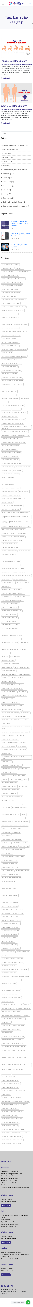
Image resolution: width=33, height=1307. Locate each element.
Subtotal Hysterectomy (9, 391)
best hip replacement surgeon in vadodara (15, 720)
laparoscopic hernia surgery (11, 488)
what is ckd (17, 359)
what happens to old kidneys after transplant (16, 321)
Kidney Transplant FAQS (9, 296)
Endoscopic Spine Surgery (10, 649)
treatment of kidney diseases (11, 335)
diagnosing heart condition (11, 814)
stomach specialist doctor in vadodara (14, 533)
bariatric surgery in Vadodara (11, 980)
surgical (5, 779)
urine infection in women (10, 906)
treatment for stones (22, 871)
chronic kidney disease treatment (12, 381)
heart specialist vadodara (10, 1080)
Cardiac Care (6, 1115)
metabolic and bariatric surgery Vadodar (14, 969)
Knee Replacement (7, 1061)
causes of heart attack (9, 892)
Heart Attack (6, 1094)
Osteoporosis (22, 746)
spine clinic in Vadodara (9, 674)
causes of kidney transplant (10, 303)
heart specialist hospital (9, 860)
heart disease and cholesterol (11, 839)
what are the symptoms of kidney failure (14, 331)
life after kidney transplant (10, 342)
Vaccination (6, 653)
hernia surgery (24, 491)
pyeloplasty (5, 955)
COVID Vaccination (17, 653)
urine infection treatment (10, 899)
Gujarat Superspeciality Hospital (21, 64)
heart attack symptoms (9, 888)
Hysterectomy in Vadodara (10, 398)
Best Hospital (23, 786)
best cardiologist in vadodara (11, 1143)
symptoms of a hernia (8, 484)
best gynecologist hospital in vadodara (14, 412)
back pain (5, 677)
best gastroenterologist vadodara (13, 568)
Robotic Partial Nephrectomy (11, 832)
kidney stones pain (7, 467)
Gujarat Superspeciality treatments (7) (16, 206)
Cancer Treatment (15, 779)
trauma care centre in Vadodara (12, 797)
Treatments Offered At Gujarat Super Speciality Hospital (19, 223)
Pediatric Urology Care (9, 966)
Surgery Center (6, 762)
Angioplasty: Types (7, 268)
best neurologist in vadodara (11, 639)
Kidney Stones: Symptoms (9, 544)
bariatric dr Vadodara (9, 983)
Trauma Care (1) (8, 186)
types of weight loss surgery (11, 990)
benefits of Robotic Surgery (10, 790)
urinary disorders (7, 871)
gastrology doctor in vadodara (12, 540)
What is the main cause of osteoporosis (14, 742)
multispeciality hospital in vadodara (13, 419)
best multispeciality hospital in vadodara (15, 431)
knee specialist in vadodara (10, 702)
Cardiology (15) (8, 178)
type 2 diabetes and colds (10, 642)
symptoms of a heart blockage (11, 878)
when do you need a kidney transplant (14, 307)
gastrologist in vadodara (10, 547)
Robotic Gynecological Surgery (11, 765)
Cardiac (14, 1115)
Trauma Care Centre (8, 800)
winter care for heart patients (11, 920)
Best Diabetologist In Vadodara (11, 611)
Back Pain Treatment (8, 660)
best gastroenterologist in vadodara (13, 572)
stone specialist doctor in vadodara (13, 1018)
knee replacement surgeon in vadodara (14, 1054)
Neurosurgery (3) (9, 157)
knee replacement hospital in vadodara (14, 1057)
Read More (6, 1205)
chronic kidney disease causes (11, 453)
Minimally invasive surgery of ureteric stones (16, 526)
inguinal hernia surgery (9, 491)
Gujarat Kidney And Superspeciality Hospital (15, 1101)
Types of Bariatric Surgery (14, 61)
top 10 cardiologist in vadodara (12, 1015)
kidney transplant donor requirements (14, 300)
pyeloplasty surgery (8, 952)
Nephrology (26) (8, 174)
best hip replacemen (8, 699)
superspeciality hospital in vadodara (13, 442)
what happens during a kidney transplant (14, 324)
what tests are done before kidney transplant (16, 272)
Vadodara (23, 649)
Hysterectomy (25, 398)
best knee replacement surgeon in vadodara (15, 1133)
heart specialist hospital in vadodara (13, 1090)
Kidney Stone (6, 1073)
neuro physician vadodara (10, 628)
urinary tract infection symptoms (12, 913)
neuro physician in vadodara (11, 632)
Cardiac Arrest (6, 723)
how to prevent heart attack (11, 923)
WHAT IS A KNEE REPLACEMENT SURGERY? (13, 735)
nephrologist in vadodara (10, 456)
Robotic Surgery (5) (9, 182)
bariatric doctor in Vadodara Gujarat (13, 987)
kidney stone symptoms (23, 467)
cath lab (4, 818)
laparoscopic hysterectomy (10, 931)
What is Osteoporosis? (8, 746)
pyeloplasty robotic (23, 952)
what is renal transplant (9, 314)
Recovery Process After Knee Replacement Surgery (14, 757)
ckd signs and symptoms (9, 374)
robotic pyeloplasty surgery (11, 948)
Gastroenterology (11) (10, 149)
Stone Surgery (6, 470)
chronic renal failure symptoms (12, 377)
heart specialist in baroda (10, 1087)
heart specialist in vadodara (11, 1083)
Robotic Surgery (7, 1033)
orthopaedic (22, 692)
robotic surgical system (9, 769)
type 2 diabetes (24, 642)
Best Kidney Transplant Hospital (12, 1136)
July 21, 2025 (5, 64)
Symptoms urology (16, 828)
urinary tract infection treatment (12, 909)
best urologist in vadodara (10, 1122)
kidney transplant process (10, 289)
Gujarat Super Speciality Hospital (12, 1097)
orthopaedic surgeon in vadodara (12, 1040)
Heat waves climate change (10, 265)
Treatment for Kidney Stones (11, 509)
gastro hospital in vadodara (11, 565)
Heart (23, 814)
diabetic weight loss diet (10, 607)
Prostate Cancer (7, 352)
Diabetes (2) (7, 153)
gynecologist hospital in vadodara (13, 405)
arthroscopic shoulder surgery (12, 709)
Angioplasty (19, 268)
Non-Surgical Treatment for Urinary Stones (15, 512)
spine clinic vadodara (8, 670)
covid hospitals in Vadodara (10, 663)
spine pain (5, 656)
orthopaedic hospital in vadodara (12, 1043)
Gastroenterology (24, 551)
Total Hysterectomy (8, 388)
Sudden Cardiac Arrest (9, 772)
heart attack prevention (9, 938)
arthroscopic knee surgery (10, 713)
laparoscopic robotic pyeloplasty (12, 959)
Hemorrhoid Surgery (22, 582)
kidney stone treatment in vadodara (13, 857)
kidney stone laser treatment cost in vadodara (13, 1065)
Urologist (5, 828)
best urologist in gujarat (10, 1126)
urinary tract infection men (10, 916)
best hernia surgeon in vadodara (12, 505)
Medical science (24, 769)
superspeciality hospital (9, 416)
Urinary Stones (24, 846)
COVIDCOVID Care (7, 667)
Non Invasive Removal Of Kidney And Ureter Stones (15, 517)
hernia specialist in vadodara (11, 495)
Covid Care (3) (7, 162)
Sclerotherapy (6, 579)
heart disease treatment (9, 864)
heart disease (6, 842)
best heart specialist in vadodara (12, 1140)
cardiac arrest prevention (10, 867)
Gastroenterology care (9, 551)
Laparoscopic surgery (8, 1050)
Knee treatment (22, 1050)
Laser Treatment (7, 853)
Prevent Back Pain (24, 674)
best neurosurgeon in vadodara (12, 635)
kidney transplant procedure (11, 293)
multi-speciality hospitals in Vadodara (14, 1047)
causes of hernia (7, 502)
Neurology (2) (7, 166)
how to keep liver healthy (21, 596)
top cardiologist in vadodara (11, 1011)
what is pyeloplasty (8, 941)
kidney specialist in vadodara (21, 1073)
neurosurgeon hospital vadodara (12, 600)
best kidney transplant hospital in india (14, 349)
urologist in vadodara (23, 1008)
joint (24, 695)
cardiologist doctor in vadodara (12, 1112)
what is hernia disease (9, 481)
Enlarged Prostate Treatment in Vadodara (15, 825)
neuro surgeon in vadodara (10, 625)
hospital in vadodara (8, 1076)
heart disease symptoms (9, 885)
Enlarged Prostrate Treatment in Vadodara (15, 821)
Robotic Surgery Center (9, 786)
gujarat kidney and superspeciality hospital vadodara (15, 427)
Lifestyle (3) (7, 190)
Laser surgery (17, 470)
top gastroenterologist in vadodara (13, 530)
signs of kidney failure (9, 338)
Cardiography (25, 713)
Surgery (26, 1015)
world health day (23, 435)
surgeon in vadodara (8, 681)
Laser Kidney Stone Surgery (10, 474)
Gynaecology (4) (8, 198)
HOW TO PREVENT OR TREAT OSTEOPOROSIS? (14, 749)
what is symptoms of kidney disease (13, 310)
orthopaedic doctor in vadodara (12, 688)
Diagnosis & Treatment (9, 554)
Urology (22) (7, 194)
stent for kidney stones (9, 945)
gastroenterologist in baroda (11, 558)
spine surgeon (24, 667)
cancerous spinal (15, 656)
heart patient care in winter (10, 927)
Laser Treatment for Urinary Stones (13, 849)
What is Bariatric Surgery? (14, 106)
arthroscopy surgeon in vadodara (12, 706)
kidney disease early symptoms (11, 370)
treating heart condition (10, 811)
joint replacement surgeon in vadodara (14, 716)
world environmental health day (12, 439)
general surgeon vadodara (10, 446)
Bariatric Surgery (7, 1001)
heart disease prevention (9, 934)
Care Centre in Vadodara (19, 807)
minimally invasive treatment (11, 874)
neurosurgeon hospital (9, 614)
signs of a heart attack (9, 881)
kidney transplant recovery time (12, 286)
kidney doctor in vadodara (10, 460)
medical (4, 402)
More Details (5, 78)
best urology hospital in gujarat (12, 1119)
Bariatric (27, 1004)
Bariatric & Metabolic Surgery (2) (14, 202)
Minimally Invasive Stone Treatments (13, 537)
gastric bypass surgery (9, 973)
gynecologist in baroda (16, 402)
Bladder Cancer (7, 359)
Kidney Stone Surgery (8, 477)
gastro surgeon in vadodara (11, 561)
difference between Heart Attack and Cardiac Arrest (16, 727)
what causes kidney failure (10, 328)
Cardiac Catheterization (17, 818)
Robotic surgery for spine (10, 646)
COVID (16, 667)
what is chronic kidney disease (11, 363)
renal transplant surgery (10, 275)
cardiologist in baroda (9, 793)
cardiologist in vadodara (10, 1108)
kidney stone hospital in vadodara (12, 1069)
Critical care (6, 807)
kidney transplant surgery (10, 345)
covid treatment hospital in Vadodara (13, 776)
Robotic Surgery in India (9, 783)
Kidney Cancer (6, 835)
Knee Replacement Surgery (10, 739)
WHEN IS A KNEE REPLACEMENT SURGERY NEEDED (15, 732)
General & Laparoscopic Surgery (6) (15, 145)
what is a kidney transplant (10, 317)
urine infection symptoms (10, 902)
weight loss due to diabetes (10, 603)
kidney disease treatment (10, 367)
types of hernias (23, 481)
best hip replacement (16, 677)
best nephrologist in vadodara (11, 463)
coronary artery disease (9, 846)
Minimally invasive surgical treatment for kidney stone (15, 522)
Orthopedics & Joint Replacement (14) (16, 170)
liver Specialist (6, 596)
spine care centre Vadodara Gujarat (13, 1025)
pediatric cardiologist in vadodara (13, 1036)
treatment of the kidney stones (11, 589)
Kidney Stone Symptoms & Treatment (13, 593)
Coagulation (6, 586)
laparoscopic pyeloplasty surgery (12, 962)
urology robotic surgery (10, 895)
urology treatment (8, 1008)
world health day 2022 (9, 435)
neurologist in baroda (9, 621)
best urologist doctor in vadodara (13, 1129)
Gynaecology (16, 409)
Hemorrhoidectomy (8, 582)
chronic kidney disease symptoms (12, 384)
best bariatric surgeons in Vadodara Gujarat (15, 976)
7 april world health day (9, 449)
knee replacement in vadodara (11, 695)
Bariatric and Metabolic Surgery (12, 1004)
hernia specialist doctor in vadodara (13, 498)
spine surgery (6, 1022)
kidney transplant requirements (12, 282)
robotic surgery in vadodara (11, 1029)
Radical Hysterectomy (9, 395)
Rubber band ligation (19, 579)
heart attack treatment (9, 692)
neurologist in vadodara (10, 618)
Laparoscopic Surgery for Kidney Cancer (14, 356)
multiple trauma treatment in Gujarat (13, 804)
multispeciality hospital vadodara (12, 423)
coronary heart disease (20, 842)
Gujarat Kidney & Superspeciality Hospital (14, 1105)
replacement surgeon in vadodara (12, 685)
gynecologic (6, 409)
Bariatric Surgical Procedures (11, 997)
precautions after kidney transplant (13, 279)
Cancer (25, 779)
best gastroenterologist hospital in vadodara (16, 575)
